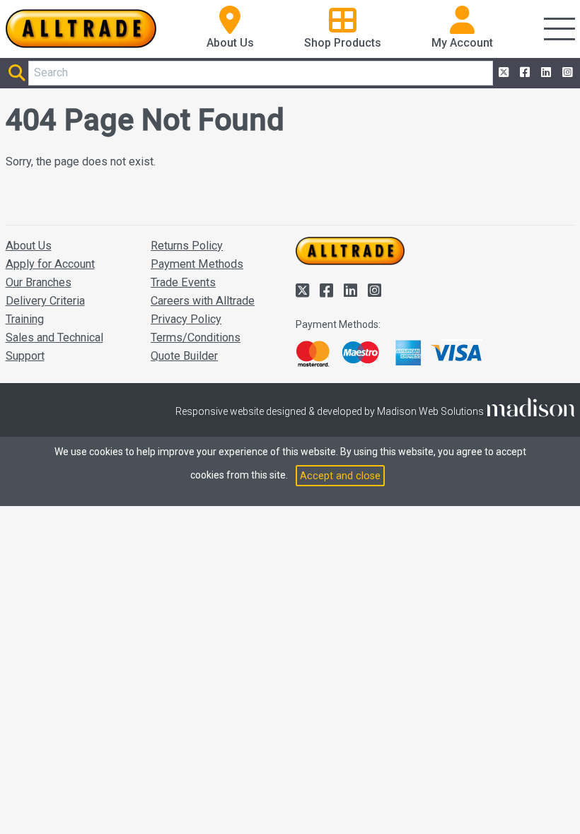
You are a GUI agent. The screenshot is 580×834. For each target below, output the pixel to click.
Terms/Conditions (195, 337)
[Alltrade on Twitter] (502, 73)
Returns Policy (187, 245)
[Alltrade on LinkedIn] (544, 73)
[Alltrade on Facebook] (523, 73)
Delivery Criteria (45, 300)
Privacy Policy (186, 319)
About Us (29, 245)
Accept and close (340, 475)
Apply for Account (50, 264)
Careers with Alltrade (203, 300)
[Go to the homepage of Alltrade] (81, 28)
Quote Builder (184, 356)
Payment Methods (197, 264)
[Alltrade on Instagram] (566, 73)
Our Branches (38, 282)
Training (25, 319)
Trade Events (183, 282)
